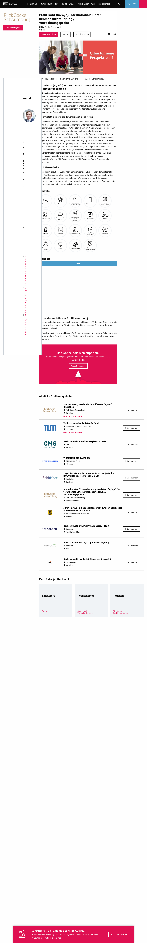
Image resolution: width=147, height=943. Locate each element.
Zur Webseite (25, 324)
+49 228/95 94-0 (25, 271)
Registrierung (104, 4)
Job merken (83, 34)
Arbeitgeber (83, 4)
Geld (93, 4)
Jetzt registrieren (118, 934)
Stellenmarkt (32, 4)
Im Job (72, 4)
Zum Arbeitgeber (13, 28)
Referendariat (60, 4)
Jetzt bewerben (48, 34)
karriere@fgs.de (26, 300)
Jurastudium (46, 4)
